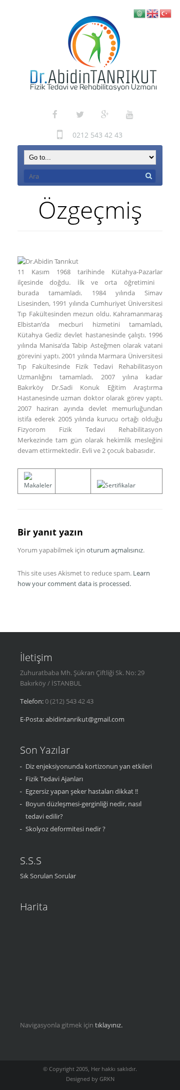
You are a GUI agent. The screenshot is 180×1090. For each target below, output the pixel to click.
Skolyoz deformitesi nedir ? (66, 828)
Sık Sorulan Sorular (48, 875)
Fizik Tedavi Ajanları (54, 778)
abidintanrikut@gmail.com (85, 719)
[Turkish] (166, 12)
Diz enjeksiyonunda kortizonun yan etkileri (89, 766)
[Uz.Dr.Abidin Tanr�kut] (93, 53)
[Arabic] (140, 12)
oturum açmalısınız (114, 550)
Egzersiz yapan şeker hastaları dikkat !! (82, 791)
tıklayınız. (108, 1024)
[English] (153, 12)
